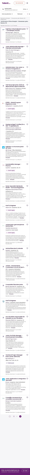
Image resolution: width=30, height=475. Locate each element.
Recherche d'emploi (5, 18)
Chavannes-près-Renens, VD (18, 18)
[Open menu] (27, 3)
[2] (20, 416)
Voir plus (8, 40)
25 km (24, 9)
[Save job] (27, 29)
